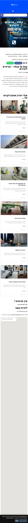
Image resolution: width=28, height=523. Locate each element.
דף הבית (25, 54)
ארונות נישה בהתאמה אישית (17, 282)
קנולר (25, 76)
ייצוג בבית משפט (20, 250)
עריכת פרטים (15, 59)
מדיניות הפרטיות (10, 518)
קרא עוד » (23, 127)
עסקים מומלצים (17, 54)
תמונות (25, 59)
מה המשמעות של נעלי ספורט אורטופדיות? (17, 184)
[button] (1, 14)
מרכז (20, 29)
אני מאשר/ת (23, 520)
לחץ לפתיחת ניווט (22, 304)
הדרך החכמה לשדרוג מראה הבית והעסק (16, 118)
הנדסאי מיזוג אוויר (20, 152)
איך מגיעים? (21, 59)
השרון (16, 29)
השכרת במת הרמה (20, 218)
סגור (17, 520)
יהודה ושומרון (10, 29)
